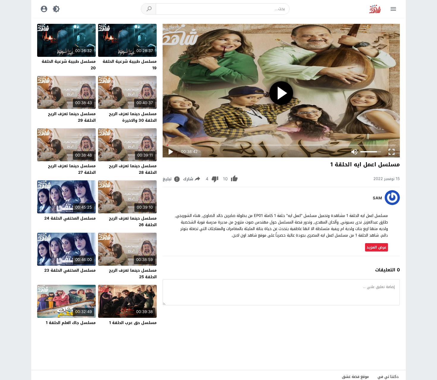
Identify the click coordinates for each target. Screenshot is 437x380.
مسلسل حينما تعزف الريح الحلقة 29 (72, 117)
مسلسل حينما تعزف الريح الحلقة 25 (133, 274)
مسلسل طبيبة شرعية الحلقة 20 (69, 65)
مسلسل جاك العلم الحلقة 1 (71, 322)
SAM (377, 198)
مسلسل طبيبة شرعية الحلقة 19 (130, 65)
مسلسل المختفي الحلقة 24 (70, 218)
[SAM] (392, 203)
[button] (148, 9)
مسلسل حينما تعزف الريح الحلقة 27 (72, 169)
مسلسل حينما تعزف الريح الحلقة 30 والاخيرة (133, 117)
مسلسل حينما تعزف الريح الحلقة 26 (133, 222)
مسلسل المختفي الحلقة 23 (70, 270)
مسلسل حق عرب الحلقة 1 (133, 322)
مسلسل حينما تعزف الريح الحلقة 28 (133, 169)
